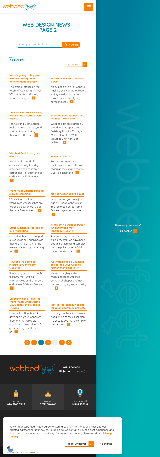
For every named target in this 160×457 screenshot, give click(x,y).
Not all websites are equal (67, 193)
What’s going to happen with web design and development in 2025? (24, 78)
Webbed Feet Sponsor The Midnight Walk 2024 (67, 117)
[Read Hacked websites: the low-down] (71, 101)
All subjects (75, 64)
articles (16, 59)
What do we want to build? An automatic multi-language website (68, 227)
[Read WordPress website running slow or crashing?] (39, 210)
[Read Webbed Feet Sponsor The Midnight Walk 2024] (64, 142)
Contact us (126, 231)
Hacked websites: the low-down (67, 80)
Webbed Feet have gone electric (24, 154)
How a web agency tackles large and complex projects (68, 306)
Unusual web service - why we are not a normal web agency (25, 115)
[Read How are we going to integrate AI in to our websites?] (11, 287)
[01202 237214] (80, 397)
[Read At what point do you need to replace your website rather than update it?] (56, 287)
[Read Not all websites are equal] (53, 214)
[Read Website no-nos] (77, 172)
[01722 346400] (48, 397)
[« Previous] (27, 342)
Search (73, 44)
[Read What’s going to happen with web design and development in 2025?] (33, 97)
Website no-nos (60, 156)
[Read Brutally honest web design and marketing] (16, 251)
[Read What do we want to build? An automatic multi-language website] (78, 251)
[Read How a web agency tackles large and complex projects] (68, 324)
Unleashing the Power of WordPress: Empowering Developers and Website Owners (24, 303)
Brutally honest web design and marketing (26, 229)
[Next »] (69, 342)
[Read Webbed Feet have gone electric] (11, 180)
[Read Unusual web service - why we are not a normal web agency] (36, 134)
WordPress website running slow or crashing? (26, 192)
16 (62, 342)
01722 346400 (71, 367)
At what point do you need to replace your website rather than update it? (67, 264)
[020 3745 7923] (16, 397)
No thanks (106, 443)
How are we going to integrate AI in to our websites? (22, 264)
